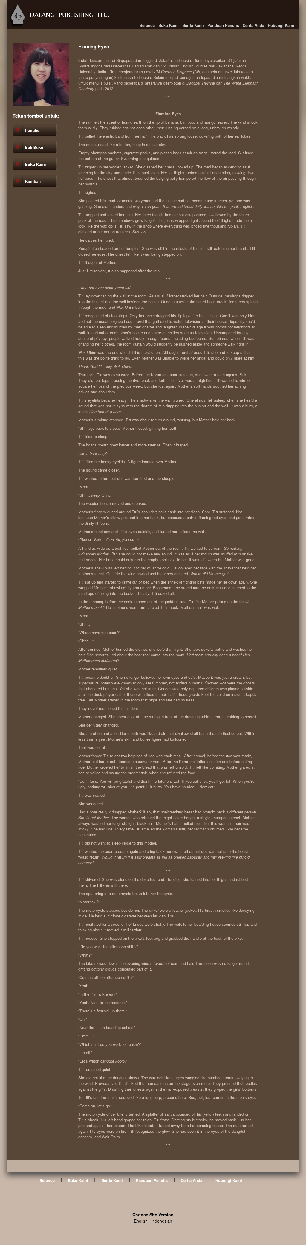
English (141, 1221)
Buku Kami (168, 25)
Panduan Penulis (223, 25)
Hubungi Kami (281, 25)
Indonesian (161, 1221)
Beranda (147, 25)
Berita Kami (193, 25)
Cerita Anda (253, 25)
